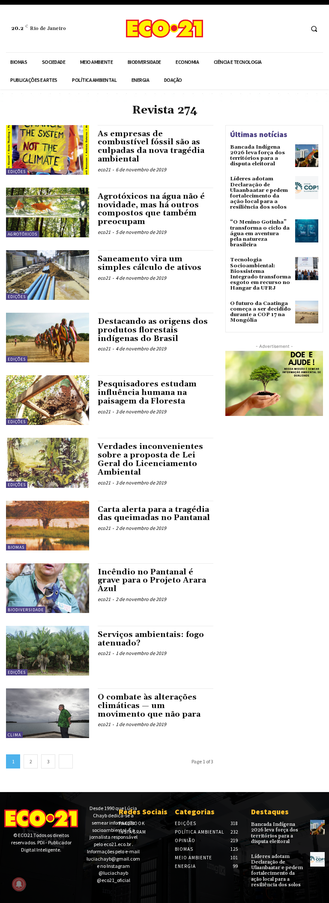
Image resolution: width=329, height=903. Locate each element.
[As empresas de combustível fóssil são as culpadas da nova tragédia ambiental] (47, 150)
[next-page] (66, 761)
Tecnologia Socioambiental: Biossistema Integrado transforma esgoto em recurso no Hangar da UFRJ (260, 274)
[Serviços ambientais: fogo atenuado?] (47, 651)
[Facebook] (279, 28)
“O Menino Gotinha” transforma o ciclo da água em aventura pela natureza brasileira (260, 233)
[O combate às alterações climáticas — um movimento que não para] (47, 713)
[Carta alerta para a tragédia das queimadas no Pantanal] (47, 525)
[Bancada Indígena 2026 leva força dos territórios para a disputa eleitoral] (306, 155)
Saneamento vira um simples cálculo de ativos (149, 263)
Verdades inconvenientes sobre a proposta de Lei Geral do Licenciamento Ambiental (150, 459)
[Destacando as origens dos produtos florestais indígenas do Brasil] (47, 337)
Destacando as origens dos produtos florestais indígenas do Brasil (153, 330)
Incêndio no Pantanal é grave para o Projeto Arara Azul (152, 580)
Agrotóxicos (22, 234)
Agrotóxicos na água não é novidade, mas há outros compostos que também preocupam (151, 209)
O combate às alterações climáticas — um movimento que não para (149, 705)
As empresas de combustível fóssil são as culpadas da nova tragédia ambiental (151, 146)
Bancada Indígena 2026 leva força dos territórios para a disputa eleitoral (257, 155)
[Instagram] (295, 28)
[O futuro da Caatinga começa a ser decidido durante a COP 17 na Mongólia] (306, 312)
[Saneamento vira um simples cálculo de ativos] (47, 275)
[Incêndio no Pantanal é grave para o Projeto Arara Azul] (47, 588)
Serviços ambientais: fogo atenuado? (151, 639)
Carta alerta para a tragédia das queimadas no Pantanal (154, 514)
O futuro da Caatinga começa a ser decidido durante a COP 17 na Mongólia (260, 312)
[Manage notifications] (19, 884)
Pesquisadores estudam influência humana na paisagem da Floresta (147, 392)
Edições (17, 171)
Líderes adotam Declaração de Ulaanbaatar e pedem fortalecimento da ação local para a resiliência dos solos (259, 193)
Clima (14, 735)
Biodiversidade (26, 610)
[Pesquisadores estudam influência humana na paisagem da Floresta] (47, 400)
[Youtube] (36, 865)
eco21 (104, 169)
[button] (314, 28)
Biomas (16, 547)
